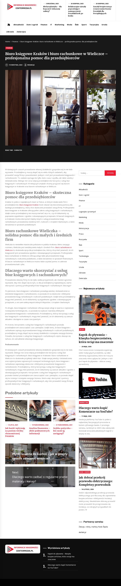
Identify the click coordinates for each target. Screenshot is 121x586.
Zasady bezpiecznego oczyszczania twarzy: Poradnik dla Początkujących (102, 10)
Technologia (84, 256)
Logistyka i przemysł (87, 211)
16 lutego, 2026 (88, 489)
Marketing (59, 24)
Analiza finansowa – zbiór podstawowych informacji (39, 431)
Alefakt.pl (82, 532)
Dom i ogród (32, 24)
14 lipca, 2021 (13, 425)
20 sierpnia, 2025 (77, 4)
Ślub (77, 24)
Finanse (44, 24)
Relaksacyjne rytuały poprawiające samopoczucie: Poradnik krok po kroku (77, 11)
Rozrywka (83, 239)
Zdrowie (10, 31)
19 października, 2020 (40, 425)
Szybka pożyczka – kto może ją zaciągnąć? (62, 431)
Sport (84, 24)
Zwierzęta (21, 31)
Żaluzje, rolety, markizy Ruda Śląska (93, 527)
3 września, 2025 (52, 4)
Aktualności (18, 24)
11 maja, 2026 (86, 416)
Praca (81, 234)
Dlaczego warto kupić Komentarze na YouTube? (62, 566)
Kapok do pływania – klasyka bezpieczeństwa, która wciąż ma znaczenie (96, 338)
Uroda (104, 24)
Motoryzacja (84, 228)
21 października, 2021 (64, 425)
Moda (69, 24)
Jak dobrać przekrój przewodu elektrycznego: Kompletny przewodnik (95, 481)
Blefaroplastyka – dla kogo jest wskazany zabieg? (52, 9)
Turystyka (94, 24)
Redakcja (31, 65)
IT (51, 24)
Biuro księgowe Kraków (29, 205)
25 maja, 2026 (86, 347)
